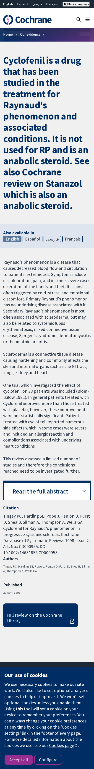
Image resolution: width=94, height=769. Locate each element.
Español (22, 4)
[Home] (28, 20)
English (8, 4)
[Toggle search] (78, 19)
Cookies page (61, 745)
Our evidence (30, 34)
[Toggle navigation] (87, 19)
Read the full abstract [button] (40, 491)
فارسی (37, 4)
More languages (79, 4)
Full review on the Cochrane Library (34, 617)
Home (8, 34)
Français (52, 4)
